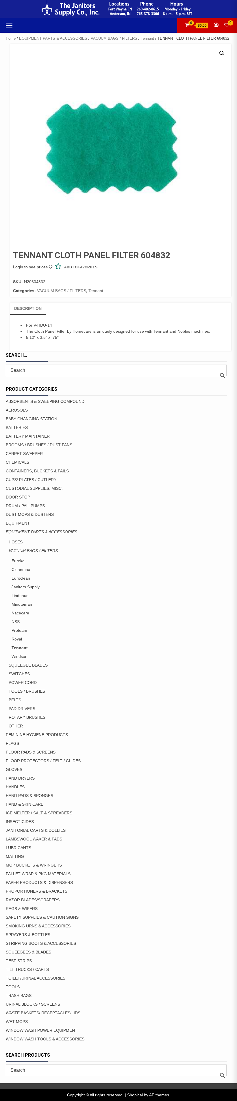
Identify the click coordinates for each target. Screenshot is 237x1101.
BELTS (15, 700)
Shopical (135, 1095)
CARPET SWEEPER (24, 453)
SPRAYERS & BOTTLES (28, 934)
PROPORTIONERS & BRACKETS (36, 891)
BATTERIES (17, 427)
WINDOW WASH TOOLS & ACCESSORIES (45, 1039)
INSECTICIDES (20, 821)
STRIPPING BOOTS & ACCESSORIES (41, 943)
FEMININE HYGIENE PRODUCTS (37, 734)
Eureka (18, 560)
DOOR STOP (18, 497)
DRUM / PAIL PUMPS (25, 505)
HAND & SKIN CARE (24, 804)
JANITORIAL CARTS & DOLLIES (36, 830)
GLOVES (14, 769)
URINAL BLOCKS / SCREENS (33, 1004)
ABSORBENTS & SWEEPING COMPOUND (45, 401)
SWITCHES (19, 673)
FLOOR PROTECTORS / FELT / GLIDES (43, 760)
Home (11, 38)
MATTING (15, 856)
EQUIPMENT (18, 523)
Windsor (19, 656)
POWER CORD (23, 682)
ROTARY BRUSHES (27, 717)
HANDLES (15, 787)
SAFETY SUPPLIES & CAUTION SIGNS (42, 917)
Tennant (147, 38)
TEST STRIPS (19, 960)
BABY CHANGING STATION (31, 418)
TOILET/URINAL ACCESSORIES (35, 978)
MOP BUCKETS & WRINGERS (34, 865)
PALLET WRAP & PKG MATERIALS (38, 873)
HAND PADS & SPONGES (29, 795)
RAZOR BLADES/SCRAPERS (33, 900)
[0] (226, 25)
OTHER (16, 726)
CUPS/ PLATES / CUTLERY (31, 479)
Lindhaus (20, 595)
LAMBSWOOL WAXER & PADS (34, 839)
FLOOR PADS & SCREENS (30, 752)
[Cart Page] (187, 25)
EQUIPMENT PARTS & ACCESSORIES (53, 38)
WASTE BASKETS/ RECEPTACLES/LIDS (43, 1013)
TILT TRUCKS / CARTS (27, 969)
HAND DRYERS (20, 778)
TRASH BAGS (19, 995)
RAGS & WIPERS (22, 908)
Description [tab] (28, 308)
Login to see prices (30, 267)
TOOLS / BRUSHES (27, 691)
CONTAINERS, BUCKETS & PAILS (37, 471)
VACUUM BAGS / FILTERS (114, 38)
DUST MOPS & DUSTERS (30, 514)
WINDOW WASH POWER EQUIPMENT (41, 1030)
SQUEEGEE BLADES (28, 665)
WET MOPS (17, 1021)
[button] (222, 53)
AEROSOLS (17, 410)
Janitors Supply (26, 587)
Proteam (19, 630)
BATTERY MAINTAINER (28, 436)
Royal (17, 639)
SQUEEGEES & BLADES (28, 952)
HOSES (16, 542)
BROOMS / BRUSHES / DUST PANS (39, 445)
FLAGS (12, 743)
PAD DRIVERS (22, 708)
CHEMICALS (17, 462)
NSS (16, 621)
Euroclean (21, 578)
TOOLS (13, 986)
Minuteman (22, 604)
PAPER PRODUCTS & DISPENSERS (39, 882)
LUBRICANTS (18, 847)
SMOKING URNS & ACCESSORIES (38, 926)
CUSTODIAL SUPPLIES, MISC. (34, 488)
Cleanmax (21, 569)
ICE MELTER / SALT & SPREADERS (39, 813)
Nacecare (20, 613)
